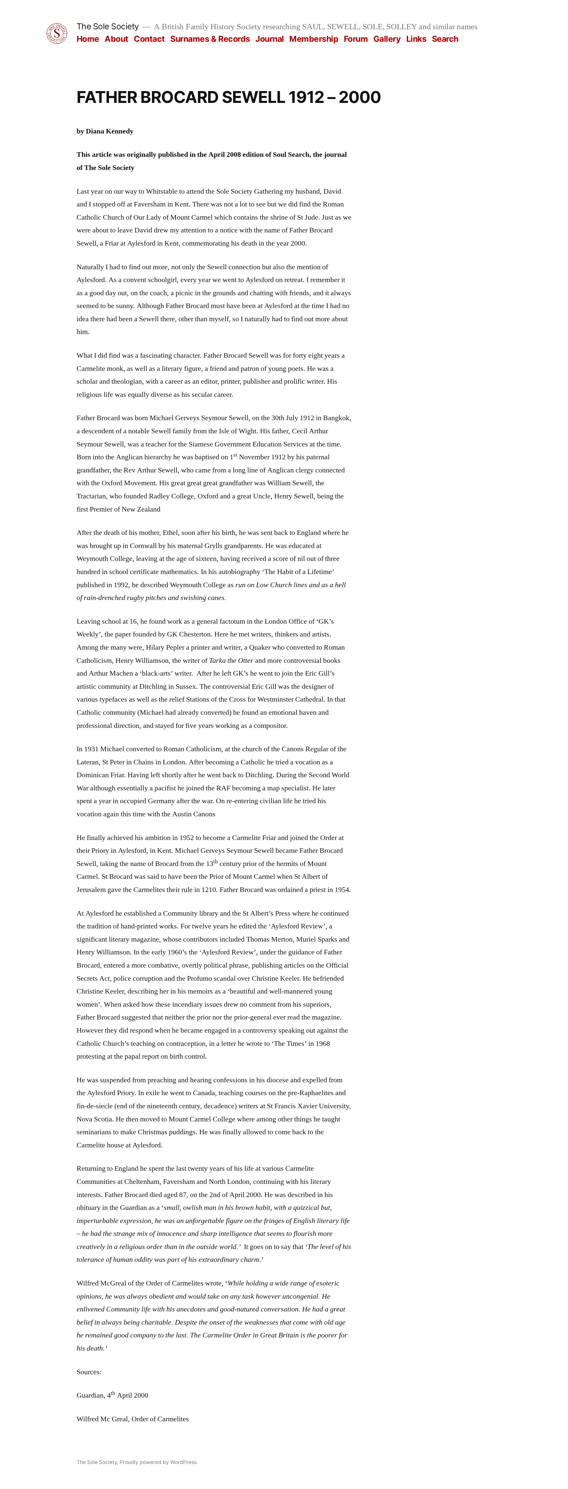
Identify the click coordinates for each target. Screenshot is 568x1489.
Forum (356, 39)
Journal (269, 39)
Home (88, 39)
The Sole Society (108, 26)
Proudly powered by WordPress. (159, 1462)
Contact (149, 39)
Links (416, 39)
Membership (313, 39)
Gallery (387, 39)
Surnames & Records (210, 39)
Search (445, 39)
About (117, 39)
